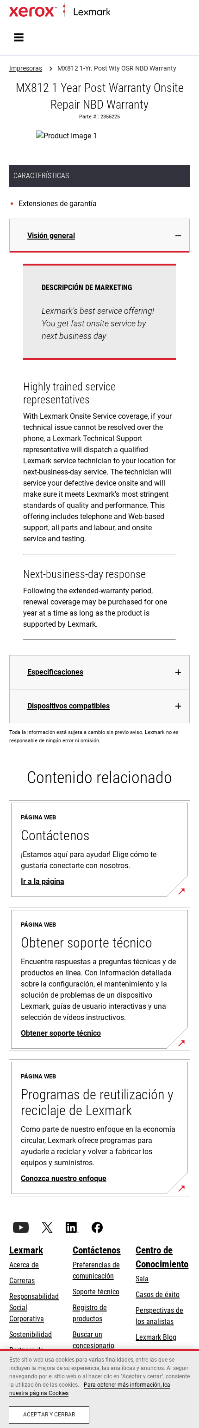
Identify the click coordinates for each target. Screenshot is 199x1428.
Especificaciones (55, 672)
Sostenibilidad (30, 1334)
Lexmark (26, 1250)
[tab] (99, 236)
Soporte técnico (96, 1291)
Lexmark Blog (156, 1337)
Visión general (51, 235)
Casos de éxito (158, 1294)
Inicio (117, 12)
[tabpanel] (99, 454)
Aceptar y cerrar (49, 1414)
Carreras (22, 1280)
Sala (142, 1278)
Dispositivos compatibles (68, 705)
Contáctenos (97, 1250)
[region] (99, 1388)
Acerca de (24, 1264)
